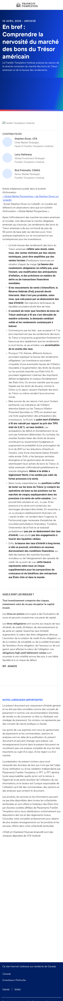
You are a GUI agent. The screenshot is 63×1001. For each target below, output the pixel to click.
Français (5, 989)
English (18, 989)
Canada (7, 974)
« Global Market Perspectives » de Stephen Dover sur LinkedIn (31, 198)
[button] (31, 980)
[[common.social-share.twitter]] (14, 675)
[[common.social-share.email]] (19, 675)
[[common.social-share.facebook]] (4, 675)
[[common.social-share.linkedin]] (9, 675)
